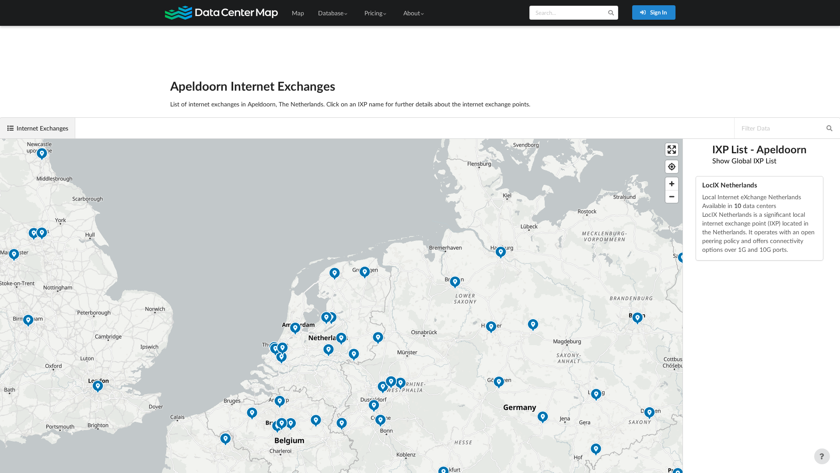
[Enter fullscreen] (671, 149)
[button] (295, 329)
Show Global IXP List (744, 160)
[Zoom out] (671, 196)
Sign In (658, 12)
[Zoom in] (671, 183)
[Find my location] (671, 166)
